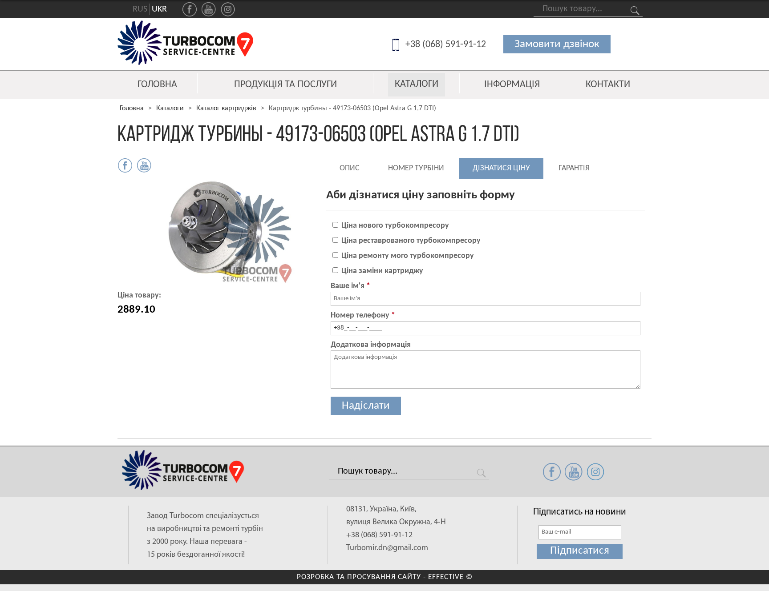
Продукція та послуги (285, 85)
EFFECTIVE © (450, 577)
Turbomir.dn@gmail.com (387, 548)
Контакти (608, 85)
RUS (140, 9)
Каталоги (416, 84)
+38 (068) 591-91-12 (445, 45)
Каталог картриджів (226, 108)
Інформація (512, 85)
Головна (157, 85)
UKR (159, 9)
